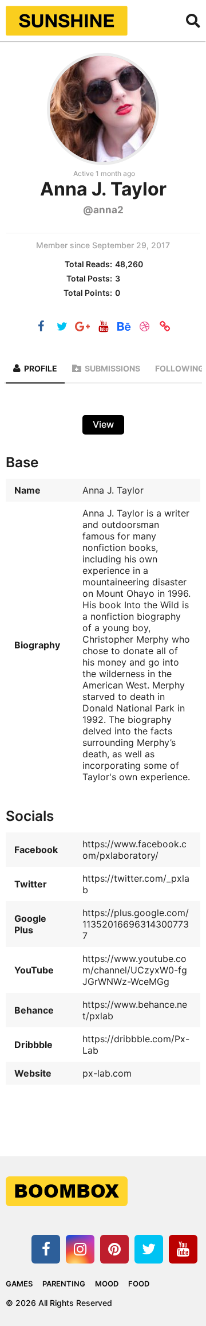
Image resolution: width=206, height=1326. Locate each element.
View (103, 424)
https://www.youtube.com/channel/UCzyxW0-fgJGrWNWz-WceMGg (134, 970)
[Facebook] (41, 327)
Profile (40, 368)
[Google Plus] (82, 327)
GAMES (19, 1283)
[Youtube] (183, 1249)
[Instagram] (80, 1249)
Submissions (112, 368)
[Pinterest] (114, 1249)
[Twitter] (61, 327)
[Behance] (123, 327)
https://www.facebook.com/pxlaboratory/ (134, 849)
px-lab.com (107, 1073)
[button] (193, 20)
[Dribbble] (144, 327)
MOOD (106, 1283)
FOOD (138, 1283)
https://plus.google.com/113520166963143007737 (135, 924)
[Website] (164, 327)
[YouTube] (103, 327)
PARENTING (63, 1283)
